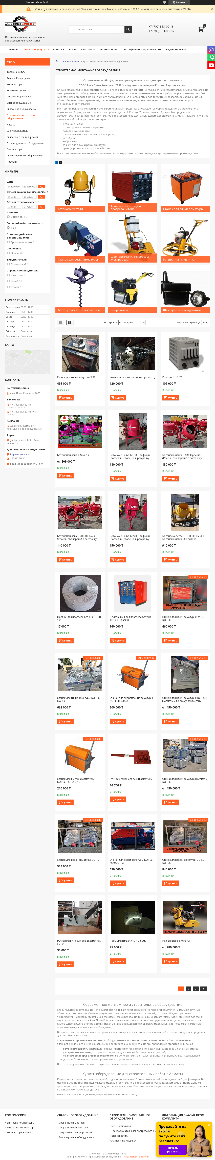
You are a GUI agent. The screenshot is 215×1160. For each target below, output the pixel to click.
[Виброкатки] (132, 289)
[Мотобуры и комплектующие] (80, 289)
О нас (72, 49)
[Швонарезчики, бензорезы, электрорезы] (132, 238)
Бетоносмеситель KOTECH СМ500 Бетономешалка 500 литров (183, 537)
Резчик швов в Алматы (176, 940)
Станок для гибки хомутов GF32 (76, 376)
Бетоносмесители (121, 1126)
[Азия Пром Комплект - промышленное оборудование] (20, 24)
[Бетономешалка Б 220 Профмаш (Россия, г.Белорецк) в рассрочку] (133, 512)
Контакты (88, 49)
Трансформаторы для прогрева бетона (134, 1130)
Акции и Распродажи (18, 78)
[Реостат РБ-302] (185, 353)
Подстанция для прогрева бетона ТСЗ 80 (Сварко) (130, 618)
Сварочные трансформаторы (76, 1132)
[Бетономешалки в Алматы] (80, 431)
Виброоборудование (19, 102)
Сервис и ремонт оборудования (25, 155)
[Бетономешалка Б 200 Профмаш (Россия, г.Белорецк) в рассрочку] (80, 512)
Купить (67, 397)
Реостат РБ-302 (172, 376)
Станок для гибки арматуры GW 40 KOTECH (183, 618)
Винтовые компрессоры (20, 1122)
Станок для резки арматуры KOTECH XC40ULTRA (132, 861)
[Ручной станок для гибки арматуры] (133, 755)
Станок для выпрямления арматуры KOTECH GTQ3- (131, 699)
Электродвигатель (17, 130)
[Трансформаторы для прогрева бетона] (132, 188)
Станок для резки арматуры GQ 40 (78, 859)
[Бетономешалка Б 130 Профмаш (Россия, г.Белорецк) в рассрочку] (133, 431)
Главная (13, 49)
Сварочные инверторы (72, 1122)
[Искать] (128, 29)
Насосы (11, 124)
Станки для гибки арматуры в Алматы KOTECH (184, 780)
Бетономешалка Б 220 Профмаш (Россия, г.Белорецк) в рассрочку (130, 537)
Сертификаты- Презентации (141, 49)
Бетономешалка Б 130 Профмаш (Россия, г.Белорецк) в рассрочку (130, 456)
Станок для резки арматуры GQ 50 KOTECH (183, 861)
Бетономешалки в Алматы (73, 454)
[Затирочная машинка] (185, 238)
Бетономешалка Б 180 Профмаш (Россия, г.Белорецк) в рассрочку (182, 456)
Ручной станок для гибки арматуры (131, 778)
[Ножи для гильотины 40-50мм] (133, 917)
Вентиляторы (14, 149)
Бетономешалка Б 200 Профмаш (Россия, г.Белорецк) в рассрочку (77, 537)
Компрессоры (14, 84)
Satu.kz (122, 1153)
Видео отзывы (176, 49)
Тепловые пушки (16, 90)
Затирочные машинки (123, 1140)
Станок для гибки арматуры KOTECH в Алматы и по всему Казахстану (184, 699)
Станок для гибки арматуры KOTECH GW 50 (79, 699)
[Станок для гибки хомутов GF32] (80, 353)
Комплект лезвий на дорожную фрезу (133, 376)
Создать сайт (32, 2)
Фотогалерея (108, 49)
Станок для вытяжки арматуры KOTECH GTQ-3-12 (75, 780)
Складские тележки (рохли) (22, 137)
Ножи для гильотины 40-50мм (128, 940)
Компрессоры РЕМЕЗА (19, 1132)
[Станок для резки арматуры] (80, 238)
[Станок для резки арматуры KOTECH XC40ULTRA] (133, 836)
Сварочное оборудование (22, 109)
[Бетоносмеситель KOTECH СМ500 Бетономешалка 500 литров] (185, 512)
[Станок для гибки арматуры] (185, 188)
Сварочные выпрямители (73, 1127)
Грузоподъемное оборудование (25, 143)
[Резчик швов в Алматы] (185, 917)
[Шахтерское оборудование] (185, 289)
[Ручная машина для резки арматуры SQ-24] (80, 917)
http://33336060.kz (20, 454)
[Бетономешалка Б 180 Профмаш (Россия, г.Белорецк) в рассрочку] (185, 431)
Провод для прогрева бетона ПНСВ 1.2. (79, 618)
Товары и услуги (34, 49)
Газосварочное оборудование (76, 1137)
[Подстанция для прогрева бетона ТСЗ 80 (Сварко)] (133, 593)
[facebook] (56, 162)
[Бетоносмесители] (80, 188)
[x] (60, 162)
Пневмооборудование (19, 96)
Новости (58, 49)
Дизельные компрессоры (21, 1127)
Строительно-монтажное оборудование (21, 117)
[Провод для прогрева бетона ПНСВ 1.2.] (80, 593)
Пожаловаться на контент (136, 1156)
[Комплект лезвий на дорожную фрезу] (133, 353)
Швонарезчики (119, 1135)
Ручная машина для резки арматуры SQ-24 (79, 942)
